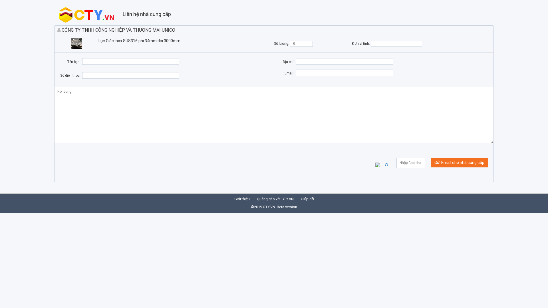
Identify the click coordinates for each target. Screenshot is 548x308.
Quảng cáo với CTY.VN (275, 199)
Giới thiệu (242, 199)
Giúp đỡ (307, 199)
